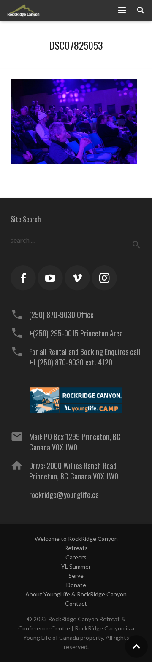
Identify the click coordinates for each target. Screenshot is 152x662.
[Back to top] (136, 646)
